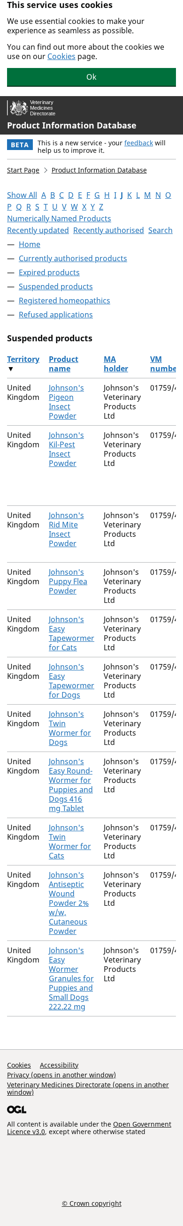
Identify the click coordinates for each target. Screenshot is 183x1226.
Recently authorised (108, 230)
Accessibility (59, 1065)
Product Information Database (72, 125)
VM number (165, 364)
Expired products (49, 272)
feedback (138, 142)
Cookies (61, 56)
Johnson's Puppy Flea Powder (68, 581)
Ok (91, 77)
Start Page (23, 169)
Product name (63, 364)
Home (29, 244)
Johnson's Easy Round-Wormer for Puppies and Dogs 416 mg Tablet (71, 784)
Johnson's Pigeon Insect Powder (66, 402)
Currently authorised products (73, 258)
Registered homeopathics (64, 300)
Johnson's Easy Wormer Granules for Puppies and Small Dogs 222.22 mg (71, 978)
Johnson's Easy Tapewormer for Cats (71, 633)
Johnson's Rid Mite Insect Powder (66, 529)
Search (160, 230)
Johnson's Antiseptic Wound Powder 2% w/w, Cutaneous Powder (69, 903)
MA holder (116, 364)
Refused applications (56, 314)
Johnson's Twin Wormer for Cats (70, 841)
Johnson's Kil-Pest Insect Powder (66, 449)
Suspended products (56, 286)
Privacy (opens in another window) (61, 1074)
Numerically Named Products (59, 218)
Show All (22, 195)
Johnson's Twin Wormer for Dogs (70, 728)
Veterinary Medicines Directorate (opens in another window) (88, 1088)
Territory (23, 359)
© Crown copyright (92, 1203)
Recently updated (38, 230)
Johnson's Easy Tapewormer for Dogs (71, 681)
